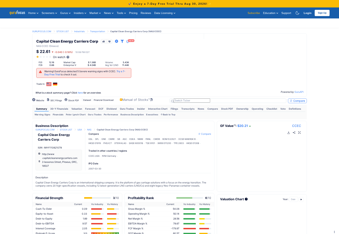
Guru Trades (127, 108)
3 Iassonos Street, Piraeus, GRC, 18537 (59, 163)
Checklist (271, 108)
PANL (148, 139)
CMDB (156, 139)
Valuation (76, 108)
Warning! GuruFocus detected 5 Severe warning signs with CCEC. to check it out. (84, 73)
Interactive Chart (158, 108)
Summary (41, 108)
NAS (38, 46)
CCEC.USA (93, 156)
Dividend (112, 108)
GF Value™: (234, 126)
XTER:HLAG (120, 143)
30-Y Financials (59, 108)
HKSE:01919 (94, 143)
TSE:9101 (150, 143)
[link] (41, 31)
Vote (283, 108)
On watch (59, 57)
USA (79, 129)
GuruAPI (298, 91)
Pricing (133, 13)
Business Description (132, 114)
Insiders (79, 13)
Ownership (242, 108)
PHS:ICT (107, 143)
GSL (90, 139)
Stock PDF (227, 108)
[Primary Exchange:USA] (48, 84)
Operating (257, 108)
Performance (111, 114)
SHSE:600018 (136, 143)
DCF (100, 108)
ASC (125, 139)
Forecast (90, 108)
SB (118, 139)
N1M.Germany (109, 156)
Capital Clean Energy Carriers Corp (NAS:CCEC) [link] (135, 31)
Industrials (79, 31)
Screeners (48, 13)
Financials (58, 114)
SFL (97, 139)
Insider (141, 108)
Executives (152, 114)
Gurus (64, 13)
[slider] (44, 56)
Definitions (295, 108)
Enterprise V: (70, 65)
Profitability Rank (141, 198)
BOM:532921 (169, 139)
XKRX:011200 (164, 143)
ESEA (132, 139)
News (108, 13)
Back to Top (169, 114)
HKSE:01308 (192, 143)
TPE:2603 (179, 143)
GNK (103, 139)
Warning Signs (42, 114)
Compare (299, 100)
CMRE (111, 139)
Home (32, 13)
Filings (174, 108)
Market (94, 13)
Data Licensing (163, 13)
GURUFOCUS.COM (41, 31)
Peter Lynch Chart (76, 114)
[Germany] (55, 84)
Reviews (146, 13)
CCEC (296, 126)
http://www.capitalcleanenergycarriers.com (59, 156)
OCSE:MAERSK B (187, 139)
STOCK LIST (62, 31)
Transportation (97, 31)
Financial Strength (49, 198)
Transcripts (188, 108)
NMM (140, 139)
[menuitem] (42, 108)
